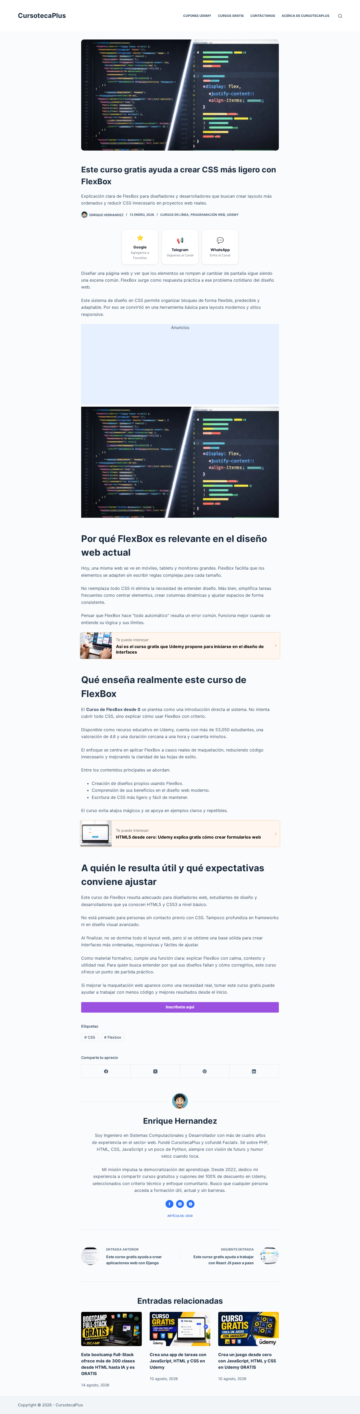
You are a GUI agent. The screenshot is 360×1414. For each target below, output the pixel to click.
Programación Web (208, 215)
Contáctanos (262, 16)
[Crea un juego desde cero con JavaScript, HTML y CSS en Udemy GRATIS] (248, 1329)
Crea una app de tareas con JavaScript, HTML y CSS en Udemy (178, 1361)
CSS (89, 1037)
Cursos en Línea (174, 215)
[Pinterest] (205, 1071)
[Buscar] (340, 16)
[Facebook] (106, 1071)
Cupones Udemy (197, 16)
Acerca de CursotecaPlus (305, 16)
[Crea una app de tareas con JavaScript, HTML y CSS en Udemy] (180, 1329)
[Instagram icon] (190, 1204)
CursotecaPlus (42, 15)
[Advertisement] (180, 368)
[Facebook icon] (169, 1204)
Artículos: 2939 (180, 1216)
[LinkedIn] (254, 1071)
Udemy (233, 215)
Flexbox (112, 1037)
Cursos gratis (231, 16)
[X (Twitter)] (155, 1071)
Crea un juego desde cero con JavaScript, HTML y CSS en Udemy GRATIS (247, 1361)
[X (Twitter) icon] (180, 1204)
